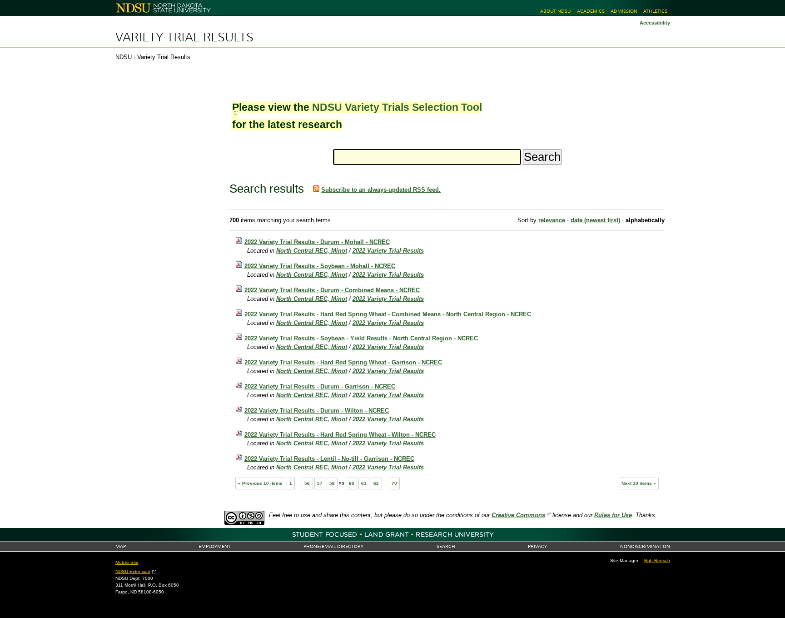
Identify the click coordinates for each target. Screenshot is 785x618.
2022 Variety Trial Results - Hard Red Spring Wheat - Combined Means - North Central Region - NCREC (387, 314)
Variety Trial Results (184, 37)
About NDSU (555, 11)
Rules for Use (613, 515)
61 (364, 483)
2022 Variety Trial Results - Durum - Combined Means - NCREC (332, 290)
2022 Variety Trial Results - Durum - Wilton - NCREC (316, 410)
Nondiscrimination (645, 546)
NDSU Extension (132, 571)
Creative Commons (518, 515)
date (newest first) (595, 220)
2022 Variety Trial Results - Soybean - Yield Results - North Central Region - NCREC (361, 338)
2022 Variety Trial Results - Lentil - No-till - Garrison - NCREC (329, 458)
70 (394, 483)
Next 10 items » (638, 483)
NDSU (123, 57)
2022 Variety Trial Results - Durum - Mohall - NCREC (317, 242)
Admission (624, 11)
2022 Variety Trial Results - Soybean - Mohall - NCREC (319, 266)
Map (120, 546)
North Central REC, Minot (311, 250)
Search (446, 546)
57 (320, 483)
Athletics (655, 11)
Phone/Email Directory (333, 546)
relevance (551, 220)
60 (351, 483)
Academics (591, 11)
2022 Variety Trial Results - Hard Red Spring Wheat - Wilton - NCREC (340, 434)
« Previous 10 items (260, 483)
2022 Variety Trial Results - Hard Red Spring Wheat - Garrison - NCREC (343, 362)
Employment (215, 546)
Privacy (537, 546)
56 (307, 483)
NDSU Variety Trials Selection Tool (397, 107)
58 (332, 483)
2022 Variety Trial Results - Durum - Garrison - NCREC (319, 386)
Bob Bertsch (657, 560)
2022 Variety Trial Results (388, 250)
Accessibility (655, 22)
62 (376, 483)
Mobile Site (127, 562)
